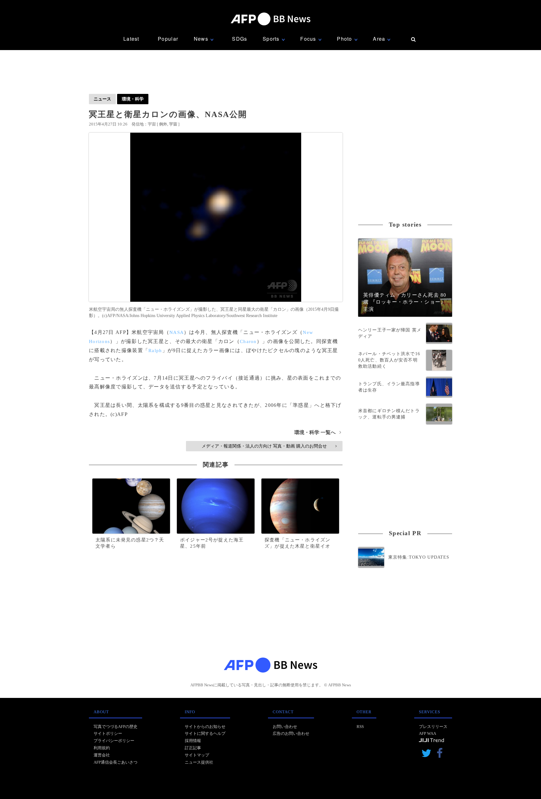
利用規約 (102, 747)
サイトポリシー (108, 733)
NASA (176, 332)
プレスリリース (433, 726)
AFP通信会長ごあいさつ (115, 762)
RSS (360, 726)
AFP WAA (427, 733)
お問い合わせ (285, 726)
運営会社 (102, 755)
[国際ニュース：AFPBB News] (270, 19)
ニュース (102, 98)
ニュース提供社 (199, 762)
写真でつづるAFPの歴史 (115, 726)
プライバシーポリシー (114, 740)
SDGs (239, 38)
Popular (168, 38)
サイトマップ (197, 755)
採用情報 (193, 740)
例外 (163, 124)
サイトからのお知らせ (205, 726)
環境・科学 (133, 98)
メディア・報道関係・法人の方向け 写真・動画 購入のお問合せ (269, 445)
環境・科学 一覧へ (317, 432)
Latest (131, 38)
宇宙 (173, 124)
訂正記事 (193, 747)
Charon (248, 341)
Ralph (155, 350)
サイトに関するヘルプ (205, 733)
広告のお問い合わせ (291, 733)
